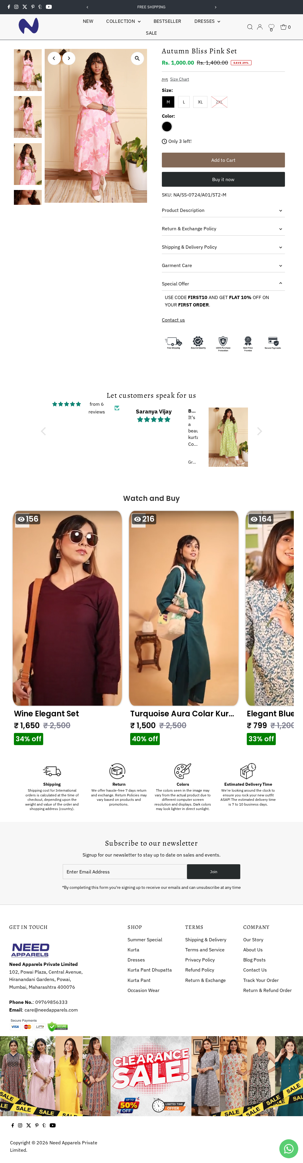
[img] (66, 404)
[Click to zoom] (137, 58)
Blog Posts (254, 960)
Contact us (173, 319)
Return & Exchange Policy (189, 228)
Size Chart (179, 79)
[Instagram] (16, 7)
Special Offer (175, 284)
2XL (222, 102)
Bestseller (167, 21)
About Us (253, 950)
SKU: (167, 195)
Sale (151, 33)
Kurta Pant (139, 980)
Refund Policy (199, 970)
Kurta (133, 950)
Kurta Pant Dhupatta (150, 970)
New (88, 21)
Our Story (253, 939)
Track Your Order (261, 980)
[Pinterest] (33, 7)
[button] (67, 630)
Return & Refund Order (267, 990)
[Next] (215, 7)
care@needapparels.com (51, 1010)
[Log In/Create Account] (259, 27)
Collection (121, 21)
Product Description (183, 210)
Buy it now (223, 179)
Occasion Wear (143, 990)
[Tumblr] (40, 7)
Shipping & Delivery (205, 939)
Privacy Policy (200, 960)
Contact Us (255, 970)
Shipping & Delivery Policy (189, 247)
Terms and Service (205, 950)
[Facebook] (9, 7)
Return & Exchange (205, 980)
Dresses (205, 21)
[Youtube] (48, 7)
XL (200, 102)
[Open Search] (250, 27)
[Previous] (87, 7)
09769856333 (51, 1002)
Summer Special (145, 939)
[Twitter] (25, 7)
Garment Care (177, 265)
